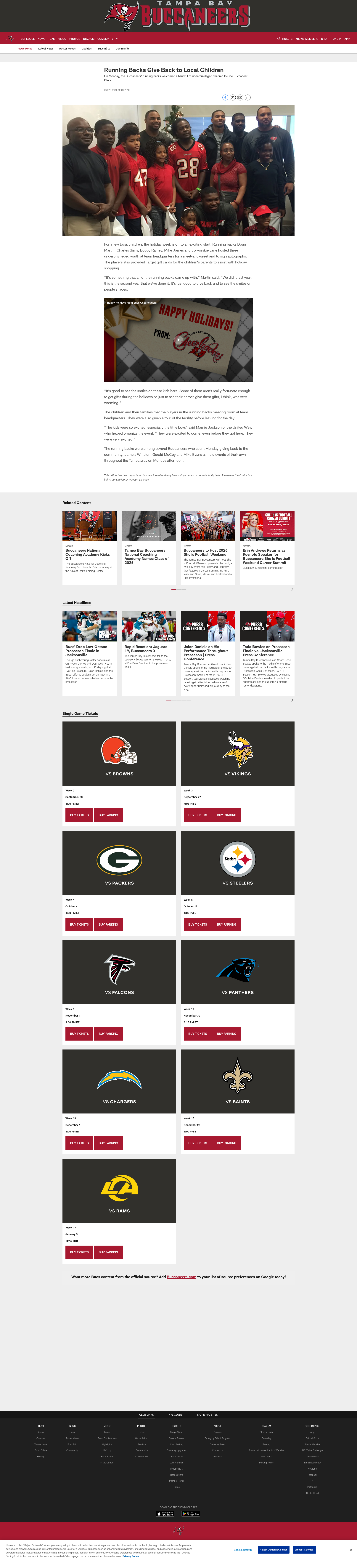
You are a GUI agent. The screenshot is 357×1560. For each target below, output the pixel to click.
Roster (41, 1432)
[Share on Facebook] (225, 99)
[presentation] (293, 590)
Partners (217, 1456)
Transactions (40, 1444)
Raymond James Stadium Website (266, 1450)
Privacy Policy (131, 1556)
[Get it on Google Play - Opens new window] (190, 1515)
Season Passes (176, 1438)
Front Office (41, 1450)
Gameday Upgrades (176, 1450)
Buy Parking (108, 815)
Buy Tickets (79, 815)
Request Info (176, 1474)
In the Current (107, 1462)
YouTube (312, 1468)
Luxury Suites (176, 1462)
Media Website (312, 1444)
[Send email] (240, 99)
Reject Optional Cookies (273, 1549)
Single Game (176, 1432)
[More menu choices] (117, 38)
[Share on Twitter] (233, 99)
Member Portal (176, 1480)
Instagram (312, 1487)
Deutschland (312, 1493)
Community (72, 1450)
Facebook (312, 1474)
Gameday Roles (218, 1444)
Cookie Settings (243, 1549)
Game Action (141, 1438)
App (312, 1432)
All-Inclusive (177, 1456)
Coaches (40, 1438)
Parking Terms (266, 1462)
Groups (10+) (176, 1468)
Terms (176, 1487)
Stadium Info (266, 1432)
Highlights (107, 1444)
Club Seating (176, 1444)
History (40, 1456)
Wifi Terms (266, 1456)
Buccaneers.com (181, 1276)
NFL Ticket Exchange (312, 1450)
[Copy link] (248, 98)
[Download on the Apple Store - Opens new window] (165, 1514)
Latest (72, 1432)
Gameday (266, 1438)
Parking (266, 1444)
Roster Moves (72, 1438)
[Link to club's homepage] (10, 38)
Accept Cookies (304, 1549)
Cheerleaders (141, 1456)
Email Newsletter (312, 1462)
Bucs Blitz (72, 1444)
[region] (178, 1550)
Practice (142, 1444)
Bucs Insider (107, 1456)
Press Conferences (107, 1438)
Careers (217, 1432)
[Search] (278, 38)
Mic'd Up (107, 1450)
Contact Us (217, 1450)
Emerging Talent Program (217, 1438)
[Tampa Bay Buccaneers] (178, 1531)
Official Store (312, 1438)
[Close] (351, 1549)
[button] (178, 339)
